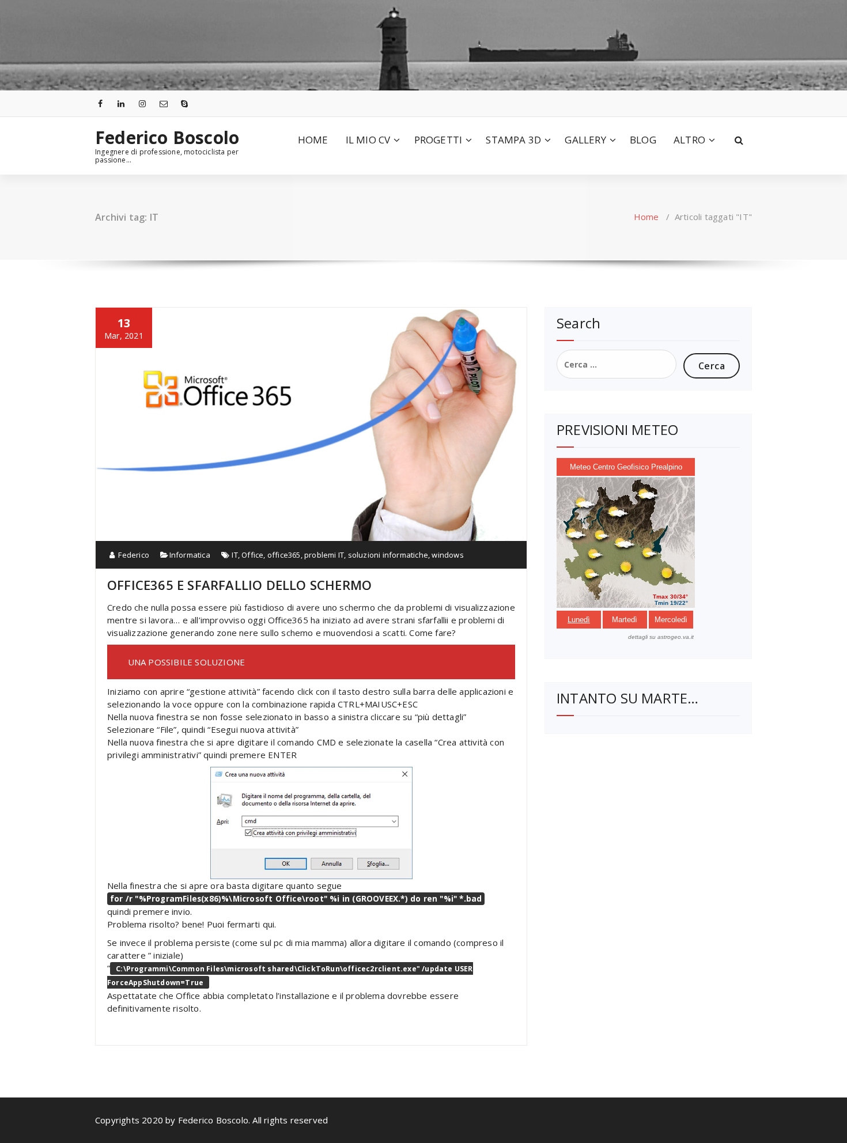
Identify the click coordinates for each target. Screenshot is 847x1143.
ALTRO (689, 139)
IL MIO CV (368, 139)
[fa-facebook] (100, 103)
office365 (284, 555)
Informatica (189, 555)
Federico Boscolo (167, 137)
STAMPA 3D (513, 139)
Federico (132, 555)
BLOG (643, 139)
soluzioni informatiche (388, 555)
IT (234, 555)
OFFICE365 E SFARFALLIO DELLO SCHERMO (239, 584)
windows (447, 555)
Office (252, 555)
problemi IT (324, 555)
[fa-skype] (185, 103)
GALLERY (585, 139)
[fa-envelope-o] (163, 103)
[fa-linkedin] (121, 103)
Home (646, 216)
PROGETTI (438, 139)
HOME (313, 139)
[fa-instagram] (142, 103)
